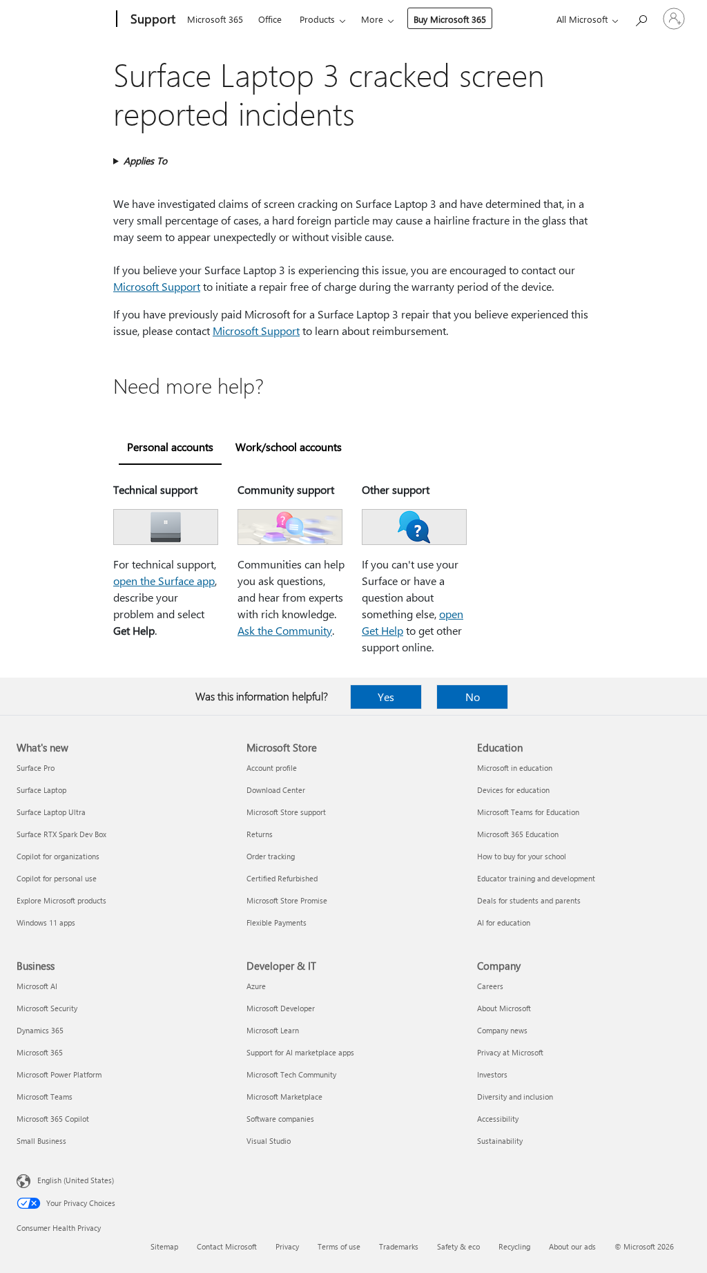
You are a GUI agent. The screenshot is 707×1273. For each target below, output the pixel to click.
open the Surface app (164, 580)
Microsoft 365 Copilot (53, 1118)
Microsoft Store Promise (286, 900)
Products (317, 19)
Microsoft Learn (272, 1030)
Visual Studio (268, 1141)
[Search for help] (640, 17)
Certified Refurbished (282, 878)
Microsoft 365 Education (518, 834)
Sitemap (164, 1246)
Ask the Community (285, 630)
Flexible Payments (276, 922)
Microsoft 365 (215, 19)
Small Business (41, 1141)
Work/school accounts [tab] (288, 446)
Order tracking (270, 856)
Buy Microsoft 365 (450, 19)
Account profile (271, 768)
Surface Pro (36, 768)
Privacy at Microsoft (510, 1052)
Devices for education (513, 790)
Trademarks (398, 1246)
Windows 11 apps (46, 922)
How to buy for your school (521, 856)
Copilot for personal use (57, 878)
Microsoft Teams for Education (528, 812)
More (372, 19)
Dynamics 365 (40, 1030)
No (472, 696)
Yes (386, 696)
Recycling (514, 1246)
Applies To (145, 160)
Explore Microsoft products (61, 900)
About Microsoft (504, 1008)
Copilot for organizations (58, 856)
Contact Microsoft (227, 1246)
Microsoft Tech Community (291, 1074)
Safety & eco (458, 1246)
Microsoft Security (47, 1008)
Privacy (287, 1246)
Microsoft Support (156, 286)
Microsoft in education (514, 768)
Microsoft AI (37, 986)
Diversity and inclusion (515, 1096)
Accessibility (498, 1118)
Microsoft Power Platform (59, 1074)
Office (270, 19)
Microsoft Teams (44, 1096)
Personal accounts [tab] (170, 446)
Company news (502, 1030)
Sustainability (500, 1141)
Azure (256, 986)
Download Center (275, 790)
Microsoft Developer (280, 1008)
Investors (492, 1074)
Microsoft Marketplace (284, 1096)
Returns (259, 834)
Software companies (280, 1118)
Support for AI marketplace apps (300, 1052)
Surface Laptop (41, 790)
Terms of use (339, 1246)
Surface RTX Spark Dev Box (61, 834)
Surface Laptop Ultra (51, 812)
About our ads (572, 1246)
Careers (490, 986)
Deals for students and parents (529, 900)
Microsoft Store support (286, 812)
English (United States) (75, 1180)
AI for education (503, 922)
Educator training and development (536, 878)
